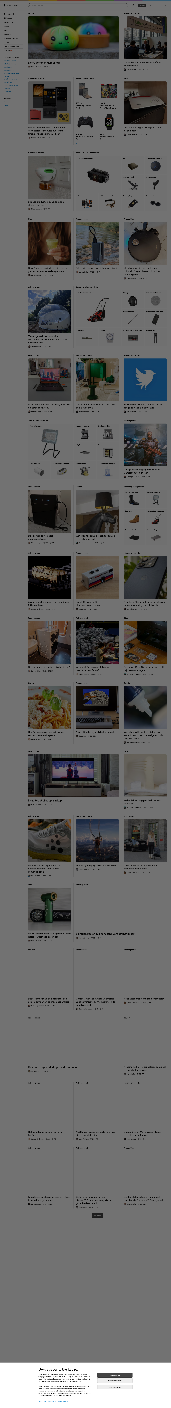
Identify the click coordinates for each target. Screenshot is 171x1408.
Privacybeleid (63, 1401)
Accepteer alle (115, 1375)
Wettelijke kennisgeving (47, 1401)
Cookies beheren (115, 1387)
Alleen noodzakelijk (115, 1381)
